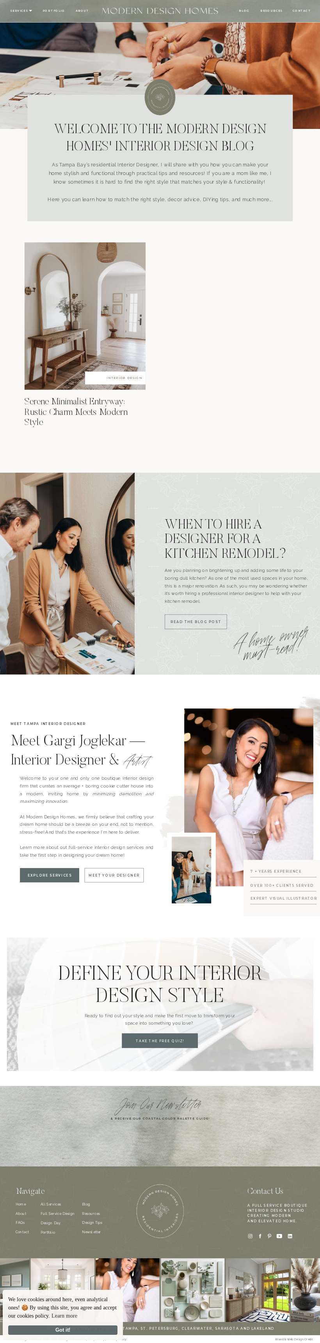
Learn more (64, 1316)
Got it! (62, 1330)
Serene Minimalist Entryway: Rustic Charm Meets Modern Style (76, 412)
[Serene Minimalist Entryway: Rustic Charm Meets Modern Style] (85, 315)
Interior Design (124, 378)
